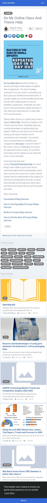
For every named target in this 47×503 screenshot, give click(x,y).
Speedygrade (9, 305)
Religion (6, 264)
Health (18, 257)
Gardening (7, 257)
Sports (28, 264)
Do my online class (12, 83)
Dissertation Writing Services (16, 199)
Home (27, 257)
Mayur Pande (8, 399)
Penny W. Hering (16, 28)
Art (3, 249)
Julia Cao (7, 357)
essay (7, 226)
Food (22, 253)
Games (8, 13)
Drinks (41, 249)
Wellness (6, 267)
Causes (12, 249)
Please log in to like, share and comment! (17, 235)
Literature (38, 257)
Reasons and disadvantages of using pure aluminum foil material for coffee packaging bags (23, 346)
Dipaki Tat (7, 441)
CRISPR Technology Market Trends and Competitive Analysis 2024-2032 (21, 389)
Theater (38, 264)
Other (28, 260)
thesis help (15, 122)
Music (4, 260)
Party (36, 260)
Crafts (22, 249)
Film (4, 253)
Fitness (13, 253)
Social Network (9, 3)
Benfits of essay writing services (18, 212)
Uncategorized (20, 267)
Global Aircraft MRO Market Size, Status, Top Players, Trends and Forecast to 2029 (22, 431)
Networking (16, 260)
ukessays (20, 144)
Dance (31, 249)
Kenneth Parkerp (10, 313)
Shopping (17, 264)
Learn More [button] (9, 493)
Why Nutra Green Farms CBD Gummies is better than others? (22, 472)
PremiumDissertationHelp (21, 164)
